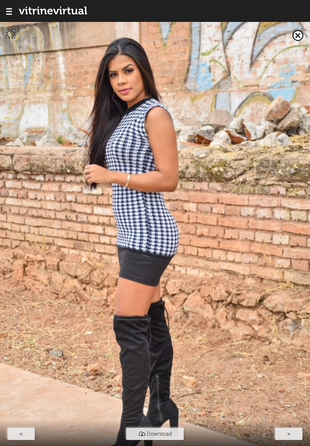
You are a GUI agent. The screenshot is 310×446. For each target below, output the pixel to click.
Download (159, 434)
